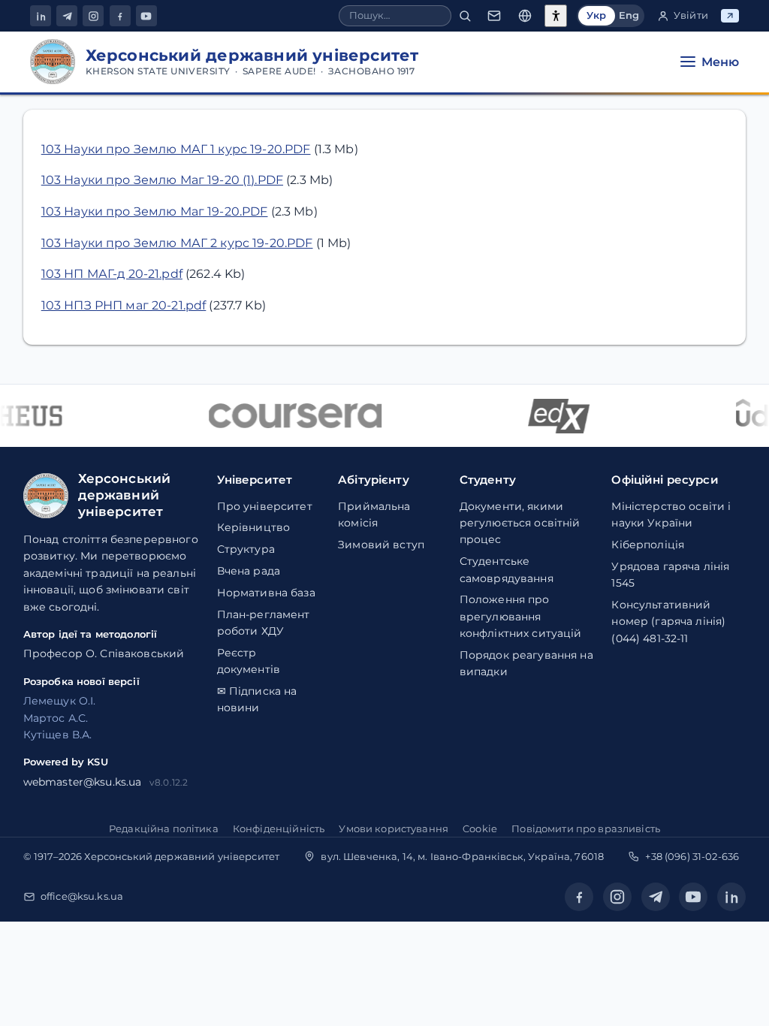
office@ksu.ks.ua (82, 896)
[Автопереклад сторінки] (524, 16)
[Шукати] (465, 16)
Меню (720, 62)
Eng (629, 15)
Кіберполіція (647, 544)
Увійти (691, 15)
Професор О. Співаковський (104, 653)
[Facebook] (120, 15)
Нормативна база (266, 592)
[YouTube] (146, 15)
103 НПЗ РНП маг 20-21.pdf (124, 305)
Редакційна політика (164, 828)
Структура (246, 549)
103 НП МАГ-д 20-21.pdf (111, 274)
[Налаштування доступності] (555, 16)
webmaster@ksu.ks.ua (82, 782)
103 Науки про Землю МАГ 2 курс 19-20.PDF (177, 243)
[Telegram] (66, 15)
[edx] (554, 416)
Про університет (264, 506)
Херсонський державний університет (181, 856)
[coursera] (290, 416)
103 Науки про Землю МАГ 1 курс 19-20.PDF (176, 149)
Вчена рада (248, 571)
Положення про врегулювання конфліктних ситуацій (521, 616)
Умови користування (393, 828)
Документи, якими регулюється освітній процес (520, 523)
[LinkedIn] (40, 15)
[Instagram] (93, 15)
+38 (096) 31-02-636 (692, 856)
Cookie (480, 828)
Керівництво (254, 527)
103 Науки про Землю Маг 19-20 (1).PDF (162, 180)
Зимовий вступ (381, 544)
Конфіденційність (278, 828)
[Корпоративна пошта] (494, 16)
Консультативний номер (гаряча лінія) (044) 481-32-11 (668, 621)
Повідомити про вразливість (585, 828)
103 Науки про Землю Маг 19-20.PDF (154, 211)
